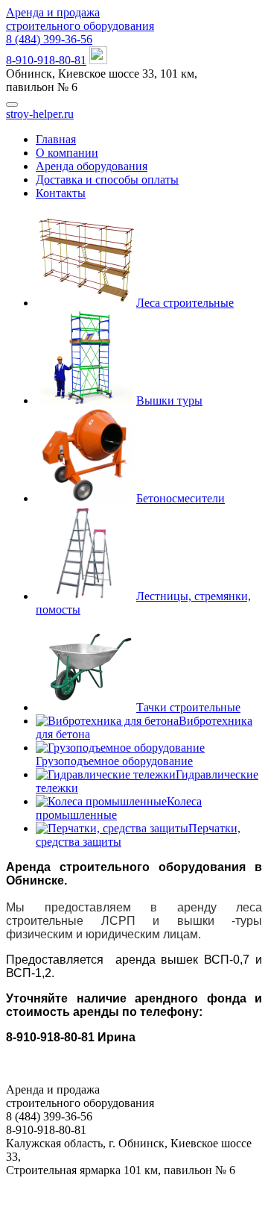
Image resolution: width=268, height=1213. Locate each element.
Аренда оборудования (91, 166)
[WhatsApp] (98, 60)
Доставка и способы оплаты (107, 179)
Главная (56, 139)
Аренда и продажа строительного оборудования (80, 19)
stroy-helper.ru (40, 113)
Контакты (61, 193)
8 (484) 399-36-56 (49, 39)
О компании (67, 152)
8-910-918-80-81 (46, 60)
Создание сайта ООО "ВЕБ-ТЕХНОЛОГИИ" (134, 1184)
